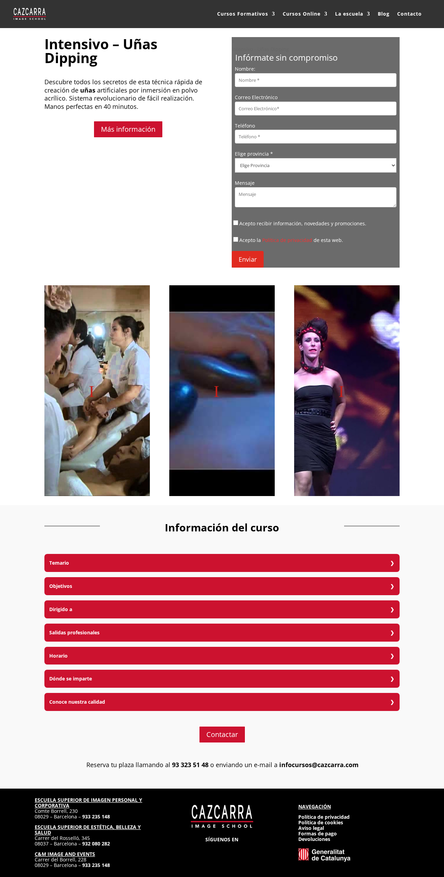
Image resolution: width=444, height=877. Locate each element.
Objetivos (60, 586)
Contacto (409, 13)
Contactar (222, 734)
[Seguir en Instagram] (197, 850)
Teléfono (245, 125)
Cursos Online (302, 13)
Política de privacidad (287, 240)
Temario (59, 562)
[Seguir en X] (222, 850)
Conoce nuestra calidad (77, 701)
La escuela (349, 13)
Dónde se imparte (70, 678)
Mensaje (245, 183)
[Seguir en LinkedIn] (234, 850)
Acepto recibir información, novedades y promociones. (302, 223)
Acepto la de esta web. (291, 240)
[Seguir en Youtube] (247, 850)
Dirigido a (60, 609)
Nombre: (245, 69)
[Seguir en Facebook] (209, 850)
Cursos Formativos (242, 13)
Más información (128, 129)
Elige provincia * (254, 153)
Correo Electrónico (256, 97)
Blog (384, 13)
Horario (58, 655)
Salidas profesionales (74, 632)
